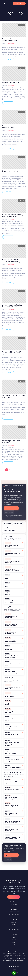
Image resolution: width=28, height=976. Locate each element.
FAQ (14, 944)
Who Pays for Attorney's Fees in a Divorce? (13, 396)
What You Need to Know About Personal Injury (11, 260)
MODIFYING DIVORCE (14, 914)
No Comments (11, 43)
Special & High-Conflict (9, 530)
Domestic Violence (14, 911)
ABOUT (14, 942)
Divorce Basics (7, 523)
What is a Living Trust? (11, 352)
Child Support (14, 909)
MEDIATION (14, 904)
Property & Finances (17, 523)
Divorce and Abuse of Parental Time (11, 127)
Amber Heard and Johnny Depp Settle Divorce (12, 306)
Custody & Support (8, 527)
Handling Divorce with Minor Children (13, 441)
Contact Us (8, 859)
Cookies (14, 969)
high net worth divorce (14, 927)
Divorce (14, 924)
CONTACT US (19, 3)
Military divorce (14, 929)
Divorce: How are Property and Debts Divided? (12, 215)
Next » (20, 469)
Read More (8, 59)
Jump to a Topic (9, 512)
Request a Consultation (11, 508)
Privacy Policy (14, 971)
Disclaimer (14, 967)
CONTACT (14, 939)
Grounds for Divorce (10, 82)
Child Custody (14, 907)
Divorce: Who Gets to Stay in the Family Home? (13, 40)
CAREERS (14, 937)
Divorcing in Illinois (10, 171)
